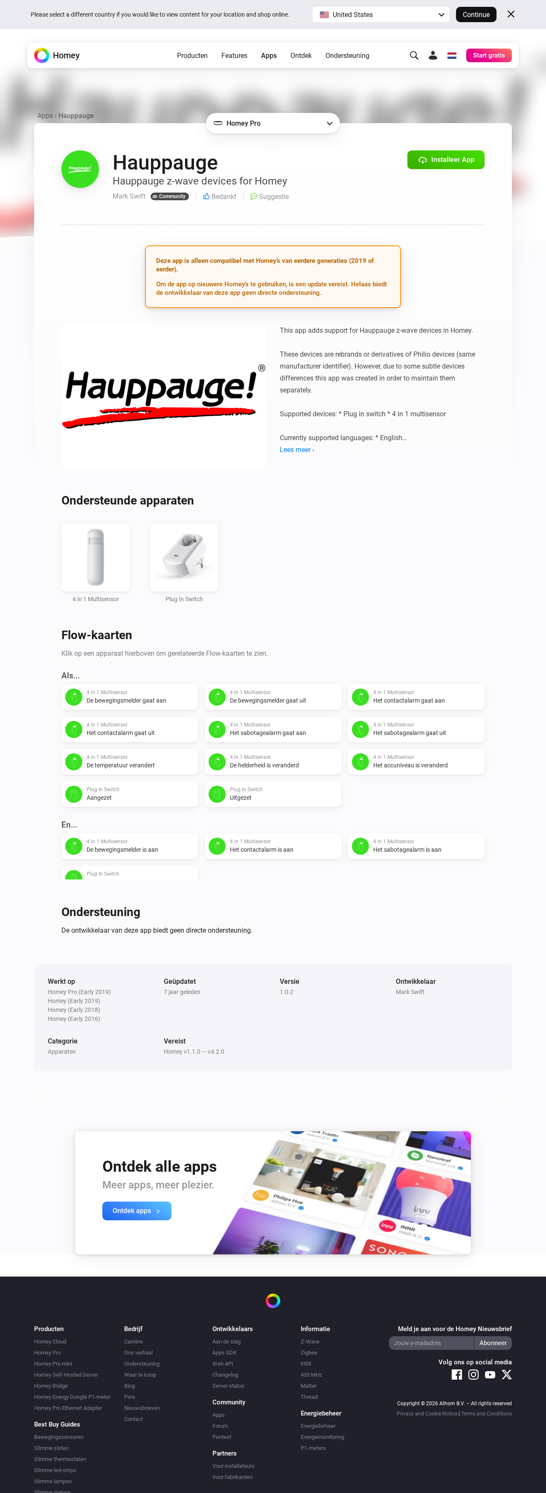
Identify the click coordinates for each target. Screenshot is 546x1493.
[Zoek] (414, 55)
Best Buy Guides (57, 1424)
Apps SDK (224, 1352)
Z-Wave (310, 1341)
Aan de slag (226, 1341)
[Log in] (433, 55)
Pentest (221, 1437)
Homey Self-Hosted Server (66, 1375)
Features (234, 56)
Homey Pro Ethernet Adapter (68, 1408)
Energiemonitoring (322, 1437)
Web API (222, 1363)
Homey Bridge (51, 1386)
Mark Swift (410, 992)
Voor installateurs (233, 1466)
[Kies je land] (451, 55)
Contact (133, 1419)
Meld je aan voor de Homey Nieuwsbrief (455, 1329)
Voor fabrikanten (232, 1477)
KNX (306, 1363)
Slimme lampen (53, 1481)
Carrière (133, 1341)
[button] (381, 14)
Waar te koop (140, 1375)
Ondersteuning (347, 56)
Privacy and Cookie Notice (427, 1414)
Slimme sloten (51, 1448)
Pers (129, 1397)
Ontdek (301, 56)
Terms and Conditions (486, 1414)
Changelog (225, 1375)
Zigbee (309, 1352)
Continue (476, 15)
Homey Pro (47, 1352)
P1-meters (313, 1448)
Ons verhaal (138, 1352)
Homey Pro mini (53, 1363)
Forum (220, 1426)
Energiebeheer (318, 1426)
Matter (309, 1386)
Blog (129, 1386)
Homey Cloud (50, 1341)
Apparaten (62, 1051)
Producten (192, 56)
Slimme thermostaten (60, 1459)
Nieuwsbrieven (142, 1408)
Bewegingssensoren (59, 1437)
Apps (269, 56)
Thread (309, 1397)
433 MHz (311, 1375)
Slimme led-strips (55, 1470)
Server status (228, 1386)
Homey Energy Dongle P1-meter (72, 1397)
